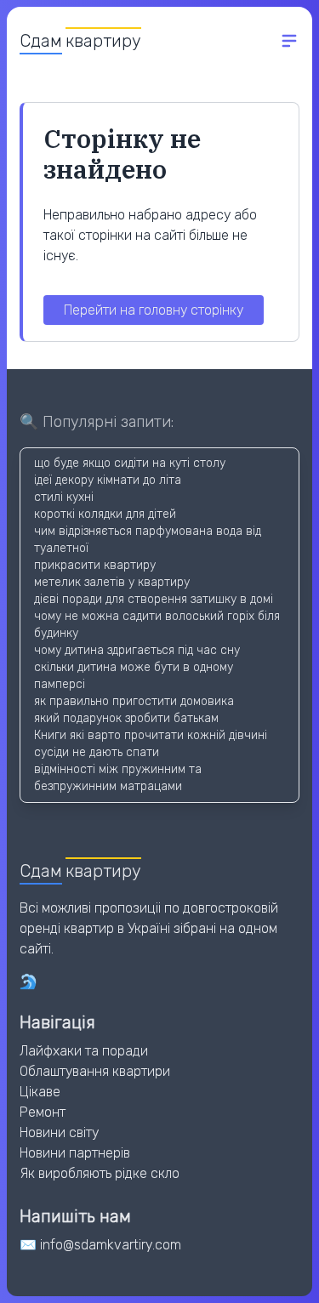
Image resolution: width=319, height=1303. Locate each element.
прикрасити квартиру (95, 565)
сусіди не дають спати (96, 752)
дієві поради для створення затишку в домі (153, 599)
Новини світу (59, 1132)
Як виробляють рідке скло (99, 1173)
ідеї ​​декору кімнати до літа (107, 480)
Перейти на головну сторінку (153, 310)
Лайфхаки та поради (84, 1051)
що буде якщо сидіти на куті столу (129, 463)
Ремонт (43, 1112)
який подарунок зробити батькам (126, 718)
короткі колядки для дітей (105, 514)
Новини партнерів (75, 1153)
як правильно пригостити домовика (134, 701)
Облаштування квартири (95, 1071)
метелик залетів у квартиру (112, 582)
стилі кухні (64, 497)
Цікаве (40, 1092)
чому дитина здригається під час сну (137, 650)
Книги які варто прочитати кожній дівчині (150, 735)
